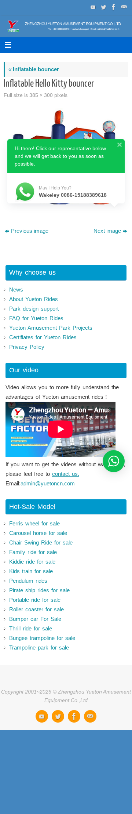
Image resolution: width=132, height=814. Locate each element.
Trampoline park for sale (39, 647)
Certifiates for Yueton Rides (43, 337)
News (16, 289)
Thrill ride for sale (30, 628)
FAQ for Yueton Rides (36, 318)
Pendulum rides (28, 581)
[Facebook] (113, 7)
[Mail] (123, 7)
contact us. (65, 474)
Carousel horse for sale (38, 533)
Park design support (34, 308)
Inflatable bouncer (33, 69)
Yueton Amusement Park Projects (50, 328)
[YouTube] (92, 7)
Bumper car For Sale (35, 619)
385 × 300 (41, 95)
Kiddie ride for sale (32, 561)
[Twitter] (103, 7)
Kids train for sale (31, 571)
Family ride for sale (33, 552)
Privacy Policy (26, 347)
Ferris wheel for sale (34, 523)
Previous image (29, 231)
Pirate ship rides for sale (39, 590)
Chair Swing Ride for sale (41, 542)
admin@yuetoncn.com (48, 483)
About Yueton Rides (33, 299)
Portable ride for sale (34, 600)
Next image (107, 231)
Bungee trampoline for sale (42, 638)
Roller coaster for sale (36, 609)
